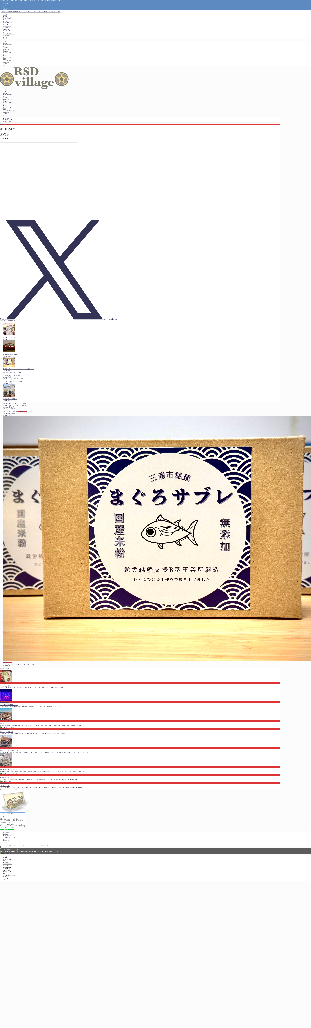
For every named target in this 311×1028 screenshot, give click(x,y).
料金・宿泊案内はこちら (7, 829)
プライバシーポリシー (9, 837)
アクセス (5, 5)
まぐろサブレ (7, 7)
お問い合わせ (7, 3)
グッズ (5, 9)
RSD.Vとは (6, 832)
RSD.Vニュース (4, 124)
